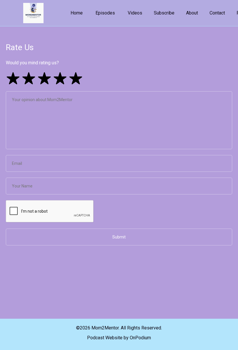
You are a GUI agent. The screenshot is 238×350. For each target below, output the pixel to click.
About (192, 13)
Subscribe (164, 13)
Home (77, 13)
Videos (135, 13)
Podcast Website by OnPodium (119, 337)
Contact (217, 13)
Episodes (105, 13)
